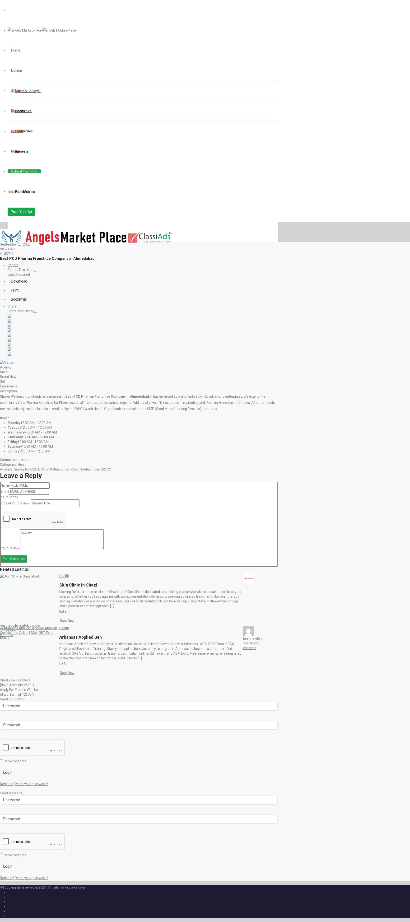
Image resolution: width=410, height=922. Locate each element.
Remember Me (14, 761)
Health (23, 464)
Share (12, 306)
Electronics (23, 111)
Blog (14, 111)
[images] (6, 362)
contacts (249, 648)
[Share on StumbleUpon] (9, 349)
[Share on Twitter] (9, 320)
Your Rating (9, 497)
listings (17, 70)
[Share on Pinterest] (9, 339)
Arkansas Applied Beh (80, 637)
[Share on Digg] (9, 330)
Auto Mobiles (25, 192)
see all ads (251, 643)
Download (19, 281)
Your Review (10, 548)
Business (22, 151)
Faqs (14, 151)
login (11, 191)
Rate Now (67, 621)
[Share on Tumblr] (9, 344)
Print (15, 290)
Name (5, 485)
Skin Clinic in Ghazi (78, 584)
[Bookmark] (62, 581)
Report (13, 265)
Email (5, 492)
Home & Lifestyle (28, 91)
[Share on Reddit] (9, 335)
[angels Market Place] (42, 30)
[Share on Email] (9, 354)
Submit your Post (24, 171)
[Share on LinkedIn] (9, 325)
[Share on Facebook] (9, 316)
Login (7, 772)
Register (6, 784)
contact (17, 131)
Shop (15, 91)
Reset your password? (31, 784)
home (15, 50)
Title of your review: (15, 503)
